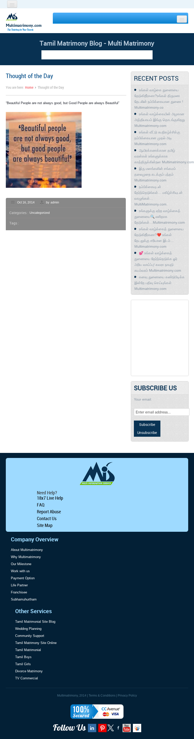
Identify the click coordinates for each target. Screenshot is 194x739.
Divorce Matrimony (29, 671)
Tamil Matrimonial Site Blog (35, 621)
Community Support (29, 636)
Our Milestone (21, 564)
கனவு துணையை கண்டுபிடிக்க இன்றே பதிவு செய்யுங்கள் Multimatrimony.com (159, 283)
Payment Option (23, 578)
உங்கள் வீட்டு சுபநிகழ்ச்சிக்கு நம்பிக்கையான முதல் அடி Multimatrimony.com (157, 138)
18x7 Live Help (50, 498)
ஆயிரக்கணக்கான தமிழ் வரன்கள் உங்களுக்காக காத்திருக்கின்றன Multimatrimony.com (164, 156)
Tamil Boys (23, 657)
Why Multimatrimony (26, 557)
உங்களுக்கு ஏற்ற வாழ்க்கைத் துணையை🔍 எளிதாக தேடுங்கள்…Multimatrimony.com (159, 216)
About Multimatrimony (27, 550)
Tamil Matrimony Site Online (36, 643)
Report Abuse (49, 511)
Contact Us (47, 518)
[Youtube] (126, 729)
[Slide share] (136, 729)
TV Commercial (26, 678)
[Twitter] (111, 730)
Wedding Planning (28, 629)
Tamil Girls (23, 664)
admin (55, 202)
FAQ (40, 504)
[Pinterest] (102, 729)
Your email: (143, 399)
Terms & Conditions (102, 695)
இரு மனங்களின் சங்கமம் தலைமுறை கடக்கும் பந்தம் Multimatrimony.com (155, 174)
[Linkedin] (91, 729)
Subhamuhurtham (24, 599)
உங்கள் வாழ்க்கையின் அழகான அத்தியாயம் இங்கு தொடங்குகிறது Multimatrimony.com (159, 120)
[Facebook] (117, 729)
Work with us (20, 571)
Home (29, 87)
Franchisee (19, 592)
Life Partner (19, 585)
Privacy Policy (127, 695)
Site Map (45, 525)
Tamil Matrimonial (28, 650)
